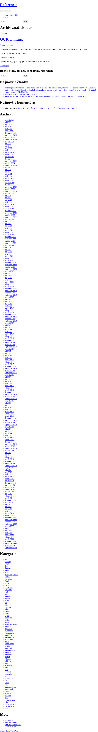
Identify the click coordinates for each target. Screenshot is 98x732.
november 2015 (11, 394)
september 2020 (11, 269)
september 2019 (11, 295)
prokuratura (9, 655)
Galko (7, 585)
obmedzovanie (10, 635)
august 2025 (9, 142)
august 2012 (9, 468)
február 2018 (9, 336)
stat (6, 680)
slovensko (8, 674)
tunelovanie (9, 689)
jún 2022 (8, 224)
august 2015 (9, 401)
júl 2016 (8, 377)
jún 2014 (8, 431)
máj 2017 (8, 355)
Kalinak (8, 607)
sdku (6, 670)
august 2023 (9, 193)
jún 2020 (8, 275)
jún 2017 (8, 353)
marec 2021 (9, 256)
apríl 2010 (8, 511)
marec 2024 (9, 178)
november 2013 (11, 444)
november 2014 (11, 420)
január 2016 (9, 390)
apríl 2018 (8, 332)
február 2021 (9, 258)
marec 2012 (9, 476)
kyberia (7, 613)
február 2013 (9, 457)
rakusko (8, 659)
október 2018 (10, 319)
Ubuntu (8, 691)
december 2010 (10, 500)
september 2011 (11, 489)
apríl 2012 (8, 474)
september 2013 (11, 448)
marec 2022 (9, 230)
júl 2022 (8, 221)
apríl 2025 (8, 150)
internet (7, 598)
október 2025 (10, 137)
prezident (8, 648)
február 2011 (9, 496)
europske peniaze (11, 575)
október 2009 (10, 522)
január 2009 (9, 539)
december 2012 (10, 461)
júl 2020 (8, 273)
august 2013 (9, 450)
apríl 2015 (8, 409)
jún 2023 (8, 198)
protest (7, 657)
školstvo (8, 672)
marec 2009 (9, 535)
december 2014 (10, 418)
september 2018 (11, 321)
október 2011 (10, 487)
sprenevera (9, 678)
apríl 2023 (8, 202)
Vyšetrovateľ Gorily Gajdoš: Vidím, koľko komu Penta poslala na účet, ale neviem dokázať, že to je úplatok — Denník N (51, 90)
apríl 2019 (8, 306)
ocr (5, 66)
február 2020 (9, 284)
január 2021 (9, 260)
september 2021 (11, 243)
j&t (6, 603)
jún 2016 (8, 379)
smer (6, 676)
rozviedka (8, 665)
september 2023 (11, 191)
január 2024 (9, 183)
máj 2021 (8, 252)
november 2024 (11, 161)
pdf (7, 66)
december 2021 (10, 237)
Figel (7, 581)
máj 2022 (8, 226)
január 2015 (9, 416)
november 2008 (11, 543)
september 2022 (11, 217)
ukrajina (8, 693)
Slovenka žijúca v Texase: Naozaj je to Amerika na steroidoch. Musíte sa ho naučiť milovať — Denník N (44, 96)
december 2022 (10, 211)
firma (7, 583)
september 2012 (11, 466)
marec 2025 (9, 152)
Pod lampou (9, 644)
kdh (6, 609)
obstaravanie (9, 637)
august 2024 (9, 167)
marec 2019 (9, 308)
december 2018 (10, 314)
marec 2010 (9, 513)
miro (11, 45)
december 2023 (10, 185)
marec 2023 (9, 204)
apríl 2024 (8, 176)
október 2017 (10, 345)
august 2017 (9, 349)
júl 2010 (8, 504)
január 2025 (9, 157)
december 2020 (10, 263)
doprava (8, 568)
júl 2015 (8, 403)
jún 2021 (8, 250)
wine (6, 702)
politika (7, 646)
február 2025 (9, 155)
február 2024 (9, 180)
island (7, 600)
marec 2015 (9, 412)
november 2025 (11, 135)
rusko (7, 667)
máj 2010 (8, 509)
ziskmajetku (9, 706)
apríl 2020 (8, 280)
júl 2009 (8, 528)
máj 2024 (8, 174)
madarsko (8, 618)
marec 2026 (9, 131)
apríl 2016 (8, 384)
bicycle (7, 564)
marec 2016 (9, 386)
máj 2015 (8, 407)
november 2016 (11, 368)
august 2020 (9, 271)
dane (6, 566)
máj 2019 (8, 304)
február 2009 (9, 537)
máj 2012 (8, 472)
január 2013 (9, 459)
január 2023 (9, 209)
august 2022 (9, 219)
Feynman (8, 579)
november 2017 (11, 342)
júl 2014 (8, 429)
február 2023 (9, 206)
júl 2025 (8, 144)
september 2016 (11, 373)
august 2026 (9, 120)
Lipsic (7, 616)
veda (6, 698)
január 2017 (9, 364)
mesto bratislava (11, 624)
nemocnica (9, 631)
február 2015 (9, 414)
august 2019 (9, 297)
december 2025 (10, 133)
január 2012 (9, 481)
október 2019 (10, 293)
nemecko (8, 629)
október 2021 (10, 241)
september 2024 (11, 165)
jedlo (6, 605)
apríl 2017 (8, 358)
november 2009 (11, 520)
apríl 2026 (8, 129)
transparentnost (10, 687)
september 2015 (11, 399)
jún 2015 (8, 405)
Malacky (8, 620)
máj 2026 (8, 126)
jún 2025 (8, 146)
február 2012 (9, 479)
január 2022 (9, 234)
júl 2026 (8, 122)
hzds (6, 594)
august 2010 (9, 502)
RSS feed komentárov (13, 725)
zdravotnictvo (10, 704)
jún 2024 (8, 172)
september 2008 (11, 548)
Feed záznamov (11, 722)
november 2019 (11, 291)
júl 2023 (8, 196)
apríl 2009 (8, 533)
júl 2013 (8, 453)
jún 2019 (8, 301)
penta (7, 642)
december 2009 (10, 517)
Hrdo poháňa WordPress (9, 731)
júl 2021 (8, 247)
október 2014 (10, 422)
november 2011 (10, 485)
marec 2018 (9, 334)
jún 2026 (8, 124)
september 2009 (11, 524)
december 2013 (10, 442)
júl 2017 (8, 351)
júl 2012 (8, 470)
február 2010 (9, 515)
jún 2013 (8, 455)
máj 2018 (8, 329)
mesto (7, 622)
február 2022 (9, 232)
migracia (8, 626)
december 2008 (10, 541)
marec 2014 (9, 438)
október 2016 (10, 371)
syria (6, 685)
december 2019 (10, 288)
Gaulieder (8, 590)
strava (7, 683)
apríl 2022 (8, 228)
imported (3, 33)
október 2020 (10, 267)
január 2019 (9, 312)
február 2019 (9, 310)
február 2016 (9, 388)
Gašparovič (9, 588)
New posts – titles (11, 15)
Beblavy (8, 562)
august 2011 (9, 492)
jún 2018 (8, 327)
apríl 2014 (8, 435)
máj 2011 (8, 494)
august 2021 (9, 245)
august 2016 (9, 375)
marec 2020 (9, 282)
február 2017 (9, 362)
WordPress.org (10, 727)
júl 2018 (8, 325)
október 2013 (10, 446)
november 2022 (11, 213)
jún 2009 (8, 530)
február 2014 (9, 440)
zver (6, 709)
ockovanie (9, 639)
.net (6, 559)
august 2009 (9, 526)
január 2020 (9, 286)
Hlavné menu (5, 11)
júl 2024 (8, 170)
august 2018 (9, 323)
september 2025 (11, 139)
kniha (7, 611)
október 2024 (10, 163)
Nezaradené (9, 633)
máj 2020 (8, 278)
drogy (7, 570)
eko (6, 572)
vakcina (8, 696)
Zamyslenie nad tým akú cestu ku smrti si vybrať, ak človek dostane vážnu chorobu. (49, 108)
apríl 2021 (8, 254)
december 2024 (10, 159)
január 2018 (9, 338)
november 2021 (11, 239)
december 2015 (10, 392)
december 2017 (10, 340)
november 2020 (11, 265)
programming (10, 650)
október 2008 (10, 546)
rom (6, 663)
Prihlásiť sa (9, 720)
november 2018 (11, 317)
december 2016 (10, 366)
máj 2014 (8, 433)
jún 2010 (8, 507)
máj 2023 (8, 200)
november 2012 (11, 463)
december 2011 (10, 483)
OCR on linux (11, 39)
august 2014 (9, 427)
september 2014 (11, 425)
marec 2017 (9, 360)
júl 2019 (8, 299)
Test (6, 17)
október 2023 (10, 189)
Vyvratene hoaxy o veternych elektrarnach (21, 94)
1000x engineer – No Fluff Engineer (18, 92)
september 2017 (11, 347)
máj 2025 (8, 148)
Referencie (8, 5)
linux (2, 66)
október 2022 (10, 215)
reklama (8, 661)
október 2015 (10, 396)
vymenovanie (10, 700)
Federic (7, 577)
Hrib (6, 592)
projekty (8, 652)
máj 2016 (8, 381)
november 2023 (11, 187)
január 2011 (9, 498)
